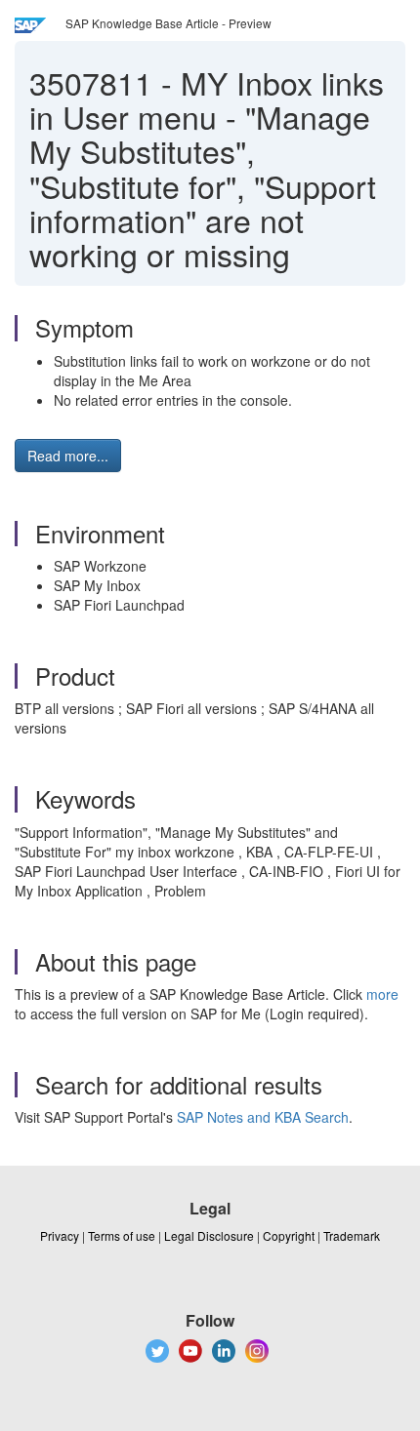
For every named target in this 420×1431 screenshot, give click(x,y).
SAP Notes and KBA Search (263, 1117)
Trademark (351, 1235)
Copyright (289, 1235)
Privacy (59, 1235)
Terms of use (121, 1235)
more (382, 994)
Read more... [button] (67, 455)
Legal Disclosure (209, 1235)
